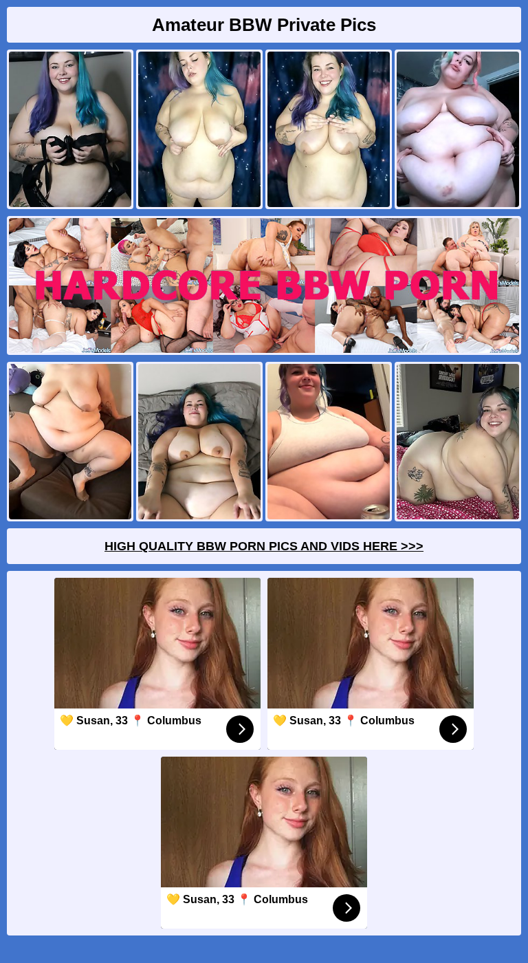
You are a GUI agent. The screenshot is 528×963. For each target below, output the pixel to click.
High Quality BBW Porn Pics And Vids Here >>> (264, 546)
